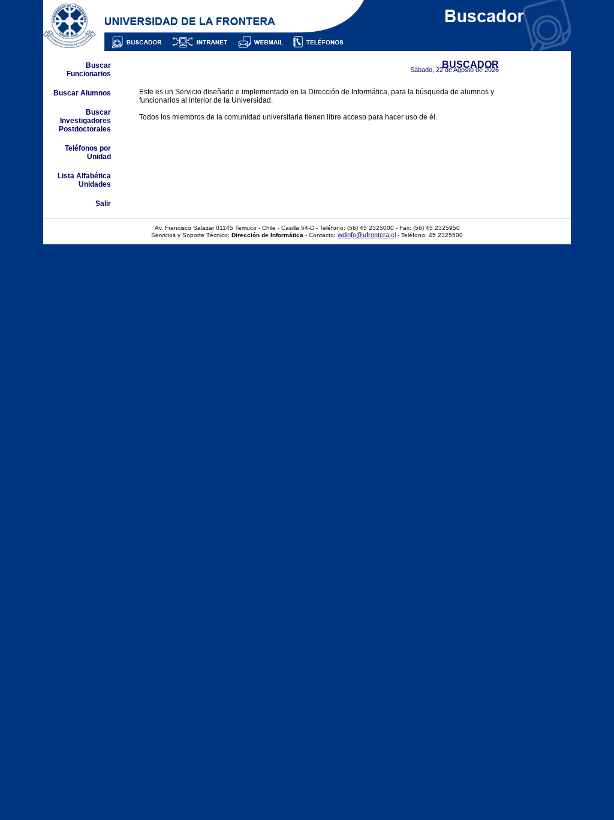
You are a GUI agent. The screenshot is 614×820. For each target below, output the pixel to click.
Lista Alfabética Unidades (84, 180)
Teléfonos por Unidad (88, 152)
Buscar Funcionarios (89, 69)
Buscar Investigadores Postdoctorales (85, 120)
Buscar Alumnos (82, 93)
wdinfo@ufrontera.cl (367, 234)
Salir (103, 203)
